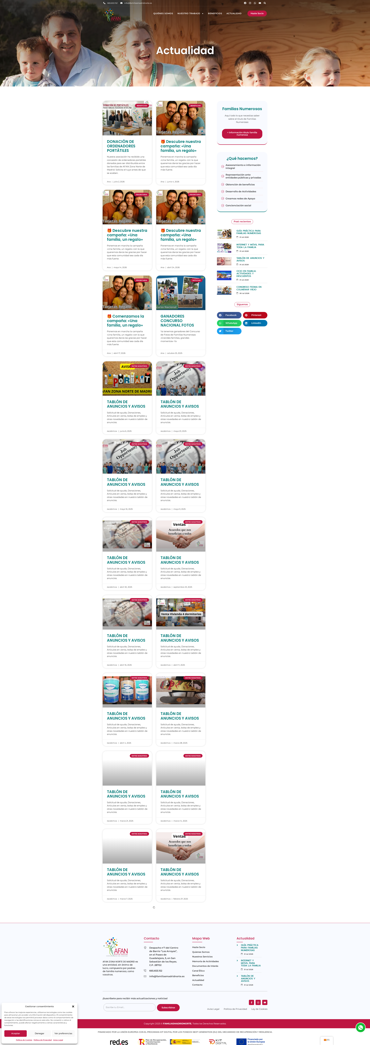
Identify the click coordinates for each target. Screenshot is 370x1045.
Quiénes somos (163, 13)
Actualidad (234, 13)
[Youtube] (260, 3)
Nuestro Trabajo (188, 13)
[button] (73, 1006)
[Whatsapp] (255, 3)
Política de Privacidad (43, 1040)
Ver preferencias (63, 1033)
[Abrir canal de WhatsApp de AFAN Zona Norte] (361, 1027)
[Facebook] (245, 3)
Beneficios (215, 13)
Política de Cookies (24, 1040)
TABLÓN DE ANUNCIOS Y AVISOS (126, 404)
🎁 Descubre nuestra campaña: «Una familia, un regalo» (181, 146)
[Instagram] (250, 3)
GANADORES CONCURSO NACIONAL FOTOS (177, 321)
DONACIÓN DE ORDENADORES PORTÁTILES (121, 146)
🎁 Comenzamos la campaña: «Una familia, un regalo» (125, 321)
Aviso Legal (58, 1040)
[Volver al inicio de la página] (361, 1038)
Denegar (39, 1033)
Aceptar (15, 1033)
